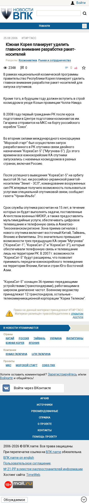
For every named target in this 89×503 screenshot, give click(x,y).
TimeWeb (33, 475)
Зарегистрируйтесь (62, 374)
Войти (81, 3)
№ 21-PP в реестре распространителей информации (43, 469)
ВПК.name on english (18, 457)
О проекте (45, 423)
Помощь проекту (44, 436)
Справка (44, 417)
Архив (44, 398)
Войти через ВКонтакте (32, 388)
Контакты (45, 430)
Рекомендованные (44, 411)
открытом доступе (77, 315)
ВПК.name (53, 452)
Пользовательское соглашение (27, 463)
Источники (44, 404)
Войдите (6, 378)
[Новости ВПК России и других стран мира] (17, 18)
